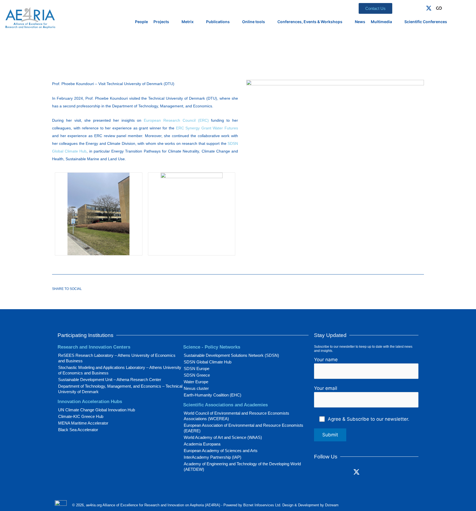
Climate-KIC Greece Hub (80, 416)
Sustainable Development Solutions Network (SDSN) (231, 355)
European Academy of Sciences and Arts (221, 450)
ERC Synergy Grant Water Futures (207, 128)
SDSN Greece (197, 375)
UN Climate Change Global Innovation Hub (96, 409)
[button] (447, 7)
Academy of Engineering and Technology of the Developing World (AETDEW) (242, 466)
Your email (325, 388)
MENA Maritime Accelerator (83, 423)
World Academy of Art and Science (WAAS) (223, 437)
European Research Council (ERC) (176, 120)
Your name (326, 359)
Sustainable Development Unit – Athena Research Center (109, 379)
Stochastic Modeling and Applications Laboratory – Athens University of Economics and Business (119, 370)
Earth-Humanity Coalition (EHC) (212, 395)
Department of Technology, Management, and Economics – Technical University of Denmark (120, 389)
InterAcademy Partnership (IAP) (212, 457)
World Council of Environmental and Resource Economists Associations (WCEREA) (236, 416)
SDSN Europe (196, 368)
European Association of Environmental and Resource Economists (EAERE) (243, 428)
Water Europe (196, 381)
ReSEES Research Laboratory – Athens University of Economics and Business (116, 358)
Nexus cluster (196, 388)
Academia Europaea (202, 444)
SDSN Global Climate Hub (207, 362)
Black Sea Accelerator (78, 429)
